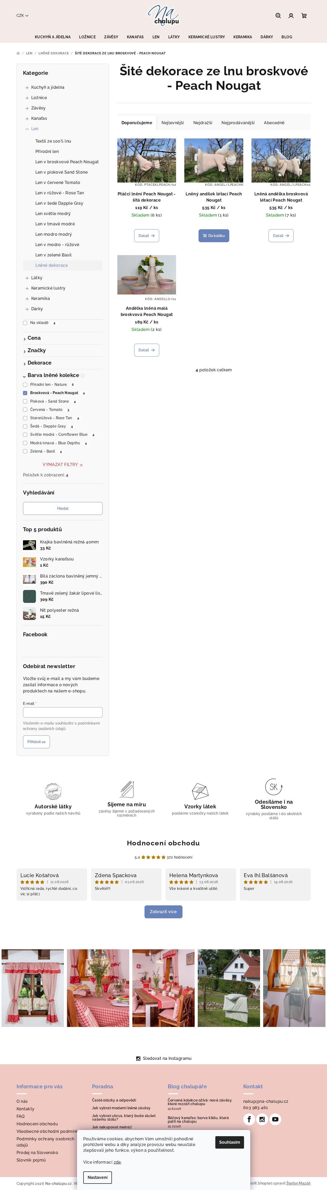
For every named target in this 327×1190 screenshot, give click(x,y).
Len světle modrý (53, 213)
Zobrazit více (163, 911)
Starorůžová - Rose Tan (54, 418)
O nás (22, 1101)
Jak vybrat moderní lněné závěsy (121, 1108)
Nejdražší (202, 122)
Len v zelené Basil (53, 255)
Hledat (63, 508)
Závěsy (38, 108)
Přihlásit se (36, 742)
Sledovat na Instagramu (167, 1058)
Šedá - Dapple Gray (51, 426)
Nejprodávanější (238, 122)
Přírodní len (47, 151)
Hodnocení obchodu (163, 843)
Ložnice (39, 97)
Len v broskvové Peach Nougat (67, 161)
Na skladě (43, 323)
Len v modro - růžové (57, 244)
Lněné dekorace (51, 265)
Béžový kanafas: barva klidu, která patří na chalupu (198, 1119)
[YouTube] (275, 1119)
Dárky (37, 308)
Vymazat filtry (60, 464)
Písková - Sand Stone (53, 401)
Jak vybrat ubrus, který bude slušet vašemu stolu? (124, 1117)
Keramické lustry (48, 288)
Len (35, 128)
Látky (37, 277)
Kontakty (26, 1108)
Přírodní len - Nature (52, 384)
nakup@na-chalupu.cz (265, 1101)
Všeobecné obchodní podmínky (49, 1131)
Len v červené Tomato (57, 182)
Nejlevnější (173, 122)
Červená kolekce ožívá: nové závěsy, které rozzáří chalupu (200, 1102)
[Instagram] (262, 1119)
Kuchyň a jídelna (48, 87)
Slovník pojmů (31, 1160)
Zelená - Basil (46, 451)
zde (117, 1162)
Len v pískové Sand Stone (61, 172)
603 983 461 (255, 1107)
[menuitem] (53, 37)
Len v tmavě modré (55, 223)
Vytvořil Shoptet (257, 1183)
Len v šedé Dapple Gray (59, 203)
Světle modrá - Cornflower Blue (62, 434)
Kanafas (39, 118)
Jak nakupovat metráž (112, 1127)
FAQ (21, 1116)
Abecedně (274, 122)
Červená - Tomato (49, 410)
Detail (144, 236)
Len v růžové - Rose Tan (59, 192)
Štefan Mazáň (298, 1183)
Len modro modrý (53, 234)
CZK (20, 15)
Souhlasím (229, 1142)
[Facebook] (249, 1119)
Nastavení (98, 1177)
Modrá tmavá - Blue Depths (58, 443)
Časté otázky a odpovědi (114, 1100)
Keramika (40, 298)
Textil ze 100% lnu (53, 141)
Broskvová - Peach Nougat (57, 393)
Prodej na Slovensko (37, 1152)
